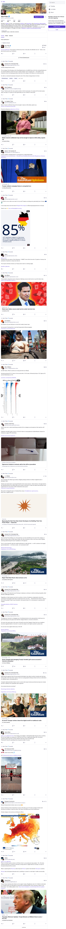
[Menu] (45, 17)
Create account (57, 26)
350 (2, 21)
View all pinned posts (24, 57)
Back (4, 1)
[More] (46, 53)
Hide (28, 211)
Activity (2, 35)
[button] (11, 775)
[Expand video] (17, 791)
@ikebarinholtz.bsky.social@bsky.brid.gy (12, 755)
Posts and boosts (5, 39)
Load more (24, 927)
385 (8, 21)
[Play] (3, 791)
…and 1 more (20, 78)
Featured (11, 35)
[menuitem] (11, 775)
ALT (28, 244)
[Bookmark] (35, 53)
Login (57, 29)
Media (6, 35)
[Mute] (5, 791)
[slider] (11, 789)
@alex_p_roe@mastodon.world (6, 18)
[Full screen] (20, 791)
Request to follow (39, 16)
